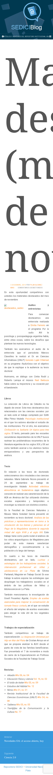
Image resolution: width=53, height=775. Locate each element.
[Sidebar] (3, 36)
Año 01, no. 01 (20, 690)
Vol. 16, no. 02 (40, 679)
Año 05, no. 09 (31, 682)
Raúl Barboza (42, 380)
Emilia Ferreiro (38, 325)
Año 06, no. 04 (22, 675)
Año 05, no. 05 (23, 704)
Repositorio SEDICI (13, 767)
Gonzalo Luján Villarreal (37, 360)
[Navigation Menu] (50, 36)
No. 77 (18, 712)
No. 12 (31, 686)
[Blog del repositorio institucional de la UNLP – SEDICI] (26, 16)
